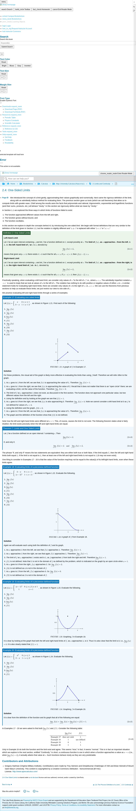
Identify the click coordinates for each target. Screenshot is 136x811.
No (37, 791)
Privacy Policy (55, 805)
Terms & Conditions (69, 805)
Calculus (44, 184)
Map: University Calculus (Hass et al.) (70, 184)
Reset (3, 62)
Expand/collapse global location (132, 183)
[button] (8, 140)
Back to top (6, 784)
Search (6, 179)
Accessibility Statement (86, 805)
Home (13, 184)
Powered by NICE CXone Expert (35, 800)
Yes (28, 791)
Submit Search (7, 47)
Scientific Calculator (12, 123)
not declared (34, 777)
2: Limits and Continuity (101, 184)
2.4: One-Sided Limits (9, 777)
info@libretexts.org (11, 807)
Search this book (6, 39)
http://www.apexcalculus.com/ (25, 771)
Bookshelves (28, 184)
